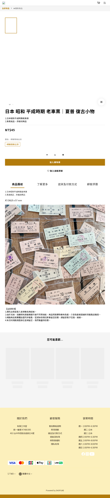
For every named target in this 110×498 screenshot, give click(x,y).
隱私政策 (55, 444)
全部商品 (6, 8)
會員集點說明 (55, 426)
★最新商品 (18, 8)
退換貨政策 (55, 436)
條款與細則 (55, 440)
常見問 (54, 429)
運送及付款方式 (55, 433)
